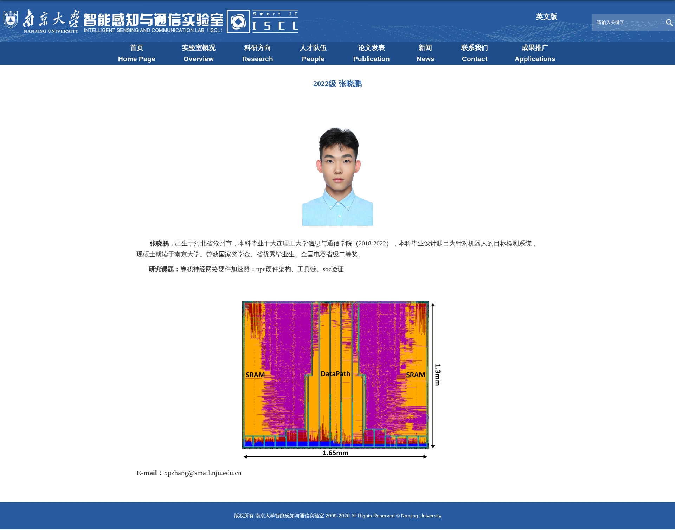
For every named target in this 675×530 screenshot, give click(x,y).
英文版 (546, 16)
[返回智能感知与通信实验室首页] (155, 12)
